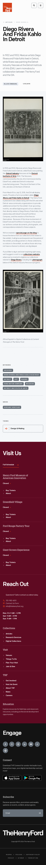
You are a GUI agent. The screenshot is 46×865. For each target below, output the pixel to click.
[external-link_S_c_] (23, 606)
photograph (37, 260)
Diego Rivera (16, 260)
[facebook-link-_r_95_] (5, 744)
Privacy (11, 858)
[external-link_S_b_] (23, 603)
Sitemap (21, 858)
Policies (19, 854)
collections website (31, 254)
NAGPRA (9, 854)
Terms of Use (33, 858)
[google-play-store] (32, 778)
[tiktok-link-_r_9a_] (37, 744)
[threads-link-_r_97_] (18, 744)
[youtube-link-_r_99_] (30, 744)
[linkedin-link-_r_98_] (24, 744)
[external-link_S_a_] (23, 600)
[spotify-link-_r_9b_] (5, 750)
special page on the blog (26, 233)
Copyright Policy (33, 854)
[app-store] (12, 778)
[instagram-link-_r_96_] (11, 744)
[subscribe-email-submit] (39, 813)
